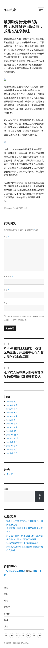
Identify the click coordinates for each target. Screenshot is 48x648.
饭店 (6, 626)
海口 (6, 619)
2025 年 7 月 (12, 449)
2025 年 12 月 (12, 431)
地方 (6, 587)
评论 (6, 236)
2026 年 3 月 (12, 420)
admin (9, 208)
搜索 (6, 489)
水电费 (7, 613)
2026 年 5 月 (12, 412)
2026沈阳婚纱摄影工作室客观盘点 (22, 543)
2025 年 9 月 (12, 442)
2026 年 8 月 (12, 401)
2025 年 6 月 (12, 453)
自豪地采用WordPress (21, 643)
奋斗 (6, 594)
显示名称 (8, 276)
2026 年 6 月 (12, 408)
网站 (5, 303)
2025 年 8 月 (12, 445)
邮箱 (6, 289)
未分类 (9, 474)
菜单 (41, 9)
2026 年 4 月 (12, 416)
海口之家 (10, 10)
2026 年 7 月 (12, 405)
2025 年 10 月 (12, 438)
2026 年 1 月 (12, 427)
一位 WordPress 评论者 (14, 571)
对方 (6, 600)
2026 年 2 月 (12, 423)
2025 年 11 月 (12, 434)
